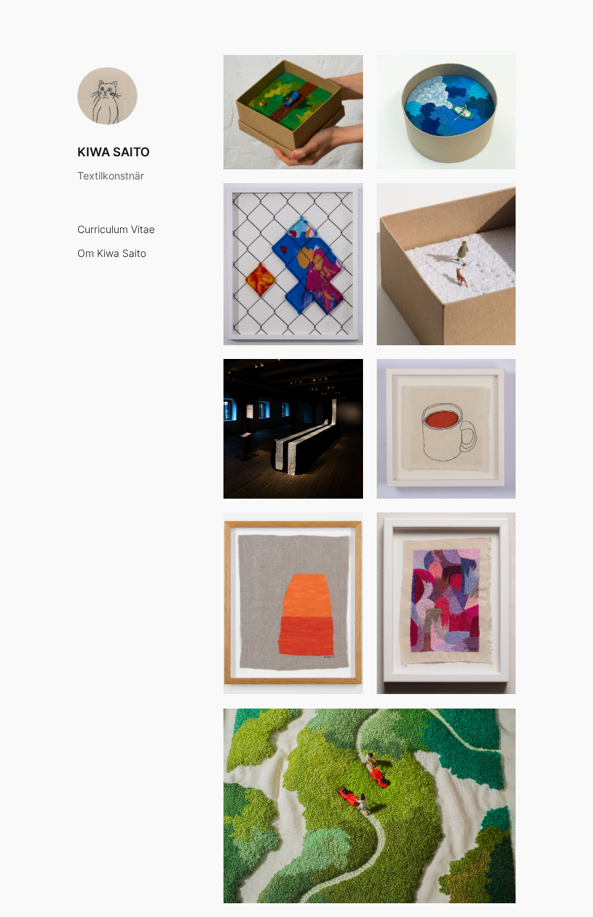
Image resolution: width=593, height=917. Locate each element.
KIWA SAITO (113, 152)
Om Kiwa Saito (111, 253)
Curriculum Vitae (116, 229)
